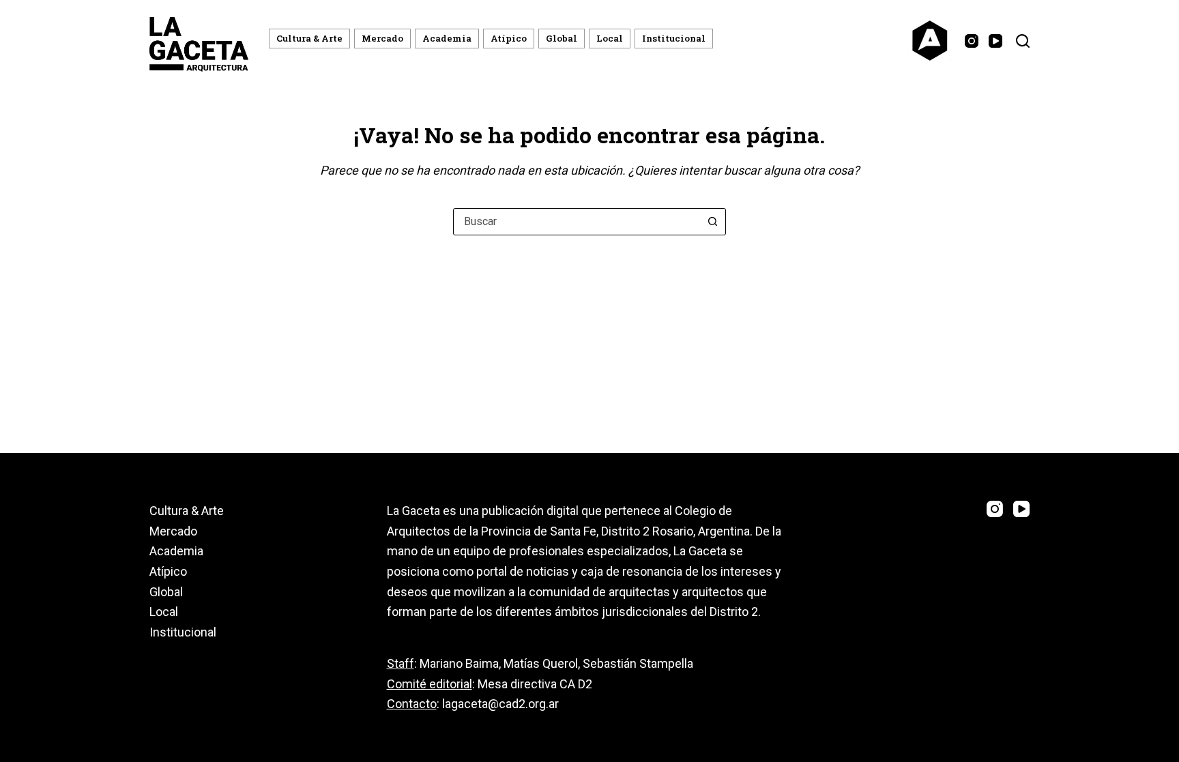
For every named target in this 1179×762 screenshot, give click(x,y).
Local (609, 38)
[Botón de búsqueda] (712, 222)
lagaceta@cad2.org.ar (500, 704)
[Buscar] (1023, 41)
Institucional (673, 38)
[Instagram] (971, 41)
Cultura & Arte (309, 38)
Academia (446, 38)
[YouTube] (995, 41)
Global (561, 38)
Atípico (509, 38)
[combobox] (576, 221)
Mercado (382, 38)
